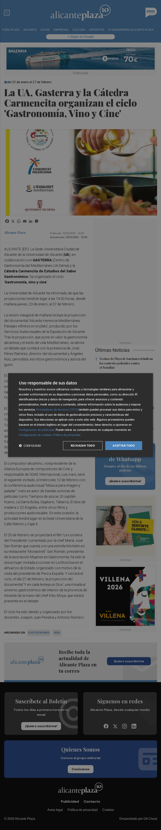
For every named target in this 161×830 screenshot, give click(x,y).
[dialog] (80, 415)
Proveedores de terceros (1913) (57, 409)
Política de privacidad (66, 435)
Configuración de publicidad (36, 430)
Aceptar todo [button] (124, 445)
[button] (30, 445)
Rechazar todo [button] (83, 445)
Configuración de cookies (35, 435)
